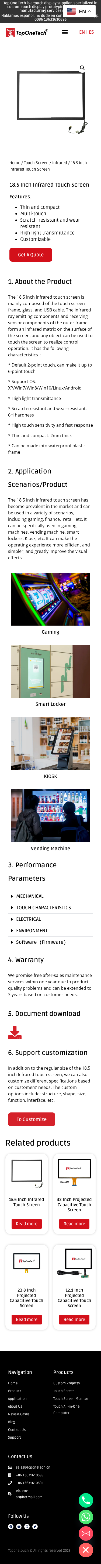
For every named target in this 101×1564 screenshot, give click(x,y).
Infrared (59, 162)
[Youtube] (19, 1526)
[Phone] (86, 1500)
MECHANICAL (29, 896)
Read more (26, 1224)
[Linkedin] (27, 1526)
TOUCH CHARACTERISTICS (43, 908)
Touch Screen (36, 162)
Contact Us (20, 1456)
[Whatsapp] (86, 1517)
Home (14, 162)
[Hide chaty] (86, 1550)
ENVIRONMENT (32, 931)
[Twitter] (35, 1526)
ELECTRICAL (28, 919)
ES (91, 32)
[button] (65, 32)
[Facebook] (10, 1526)
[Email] (86, 1533)
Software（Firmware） (42, 942)
